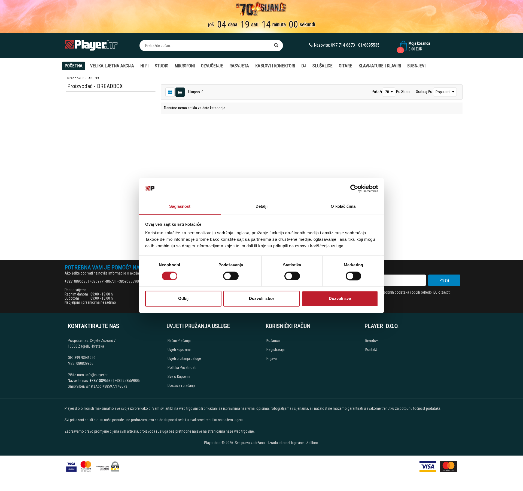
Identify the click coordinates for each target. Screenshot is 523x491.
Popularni (443, 92)
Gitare (345, 65)
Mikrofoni (185, 65)
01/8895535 (368, 45)
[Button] (276, 45)
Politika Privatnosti (182, 367)
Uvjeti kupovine (179, 349)
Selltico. (312, 443)
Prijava (271, 358)
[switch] (231, 276)
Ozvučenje (212, 65)
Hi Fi (144, 65)
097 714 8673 (343, 45)
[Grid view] (180, 92)
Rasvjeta (239, 65)
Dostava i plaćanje (182, 385)
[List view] (170, 92)
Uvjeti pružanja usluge (184, 358)
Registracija (275, 349)
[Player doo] (92, 45)
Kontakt (371, 349)
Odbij (183, 298)
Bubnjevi (416, 65)
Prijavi (444, 280)
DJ (303, 65)
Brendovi (74, 78)
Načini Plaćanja (179, 340)
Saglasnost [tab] (180, 206)
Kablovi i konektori (275, 65)
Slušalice (322, 65)
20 (387, 92)
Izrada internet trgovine (286, 443)
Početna (74, 65)
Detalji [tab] (262, 206)
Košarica (273, 340)
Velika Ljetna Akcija (112, 65)
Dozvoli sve (340, 298)
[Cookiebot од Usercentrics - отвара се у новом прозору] (354, 188)
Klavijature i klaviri (379, 65)
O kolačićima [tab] (343, 206)
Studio (161, 65)
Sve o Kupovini (179, 376)
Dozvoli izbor (261, 298)
